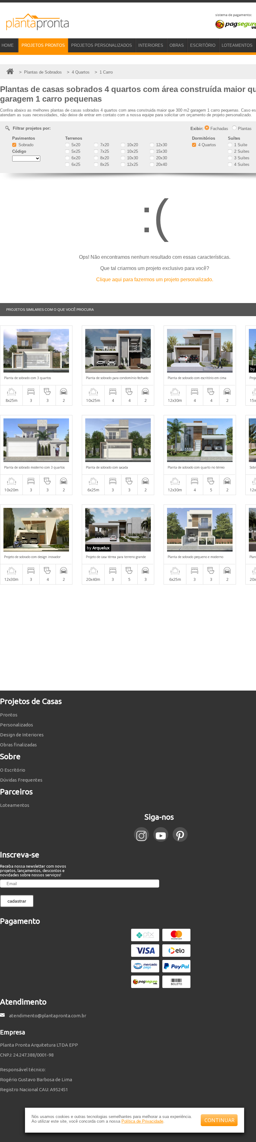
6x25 (75, 164)
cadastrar (16, 901)
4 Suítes (241, 164)
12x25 (132, 164)
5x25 (75, 151)
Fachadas (218, 128)
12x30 (161, 144)
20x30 (161, 158)
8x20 (104, 158)
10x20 (132, 144)
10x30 (132, 158)
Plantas (244, 128)
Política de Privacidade (142, 1121)
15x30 (161, 151)
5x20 (75, 144)
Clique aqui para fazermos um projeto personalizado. (154, 279)
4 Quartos (206, 144)
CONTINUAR (219, 1120)
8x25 (104, 164)
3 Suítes (241, 158)
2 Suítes (241, 151)
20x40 (161, 164)
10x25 (132, 151)
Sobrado (25, 144)
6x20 (75, 158)
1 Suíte (240, 144)
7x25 (104, 151)
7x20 (104, 144)
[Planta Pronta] (34, 27)
